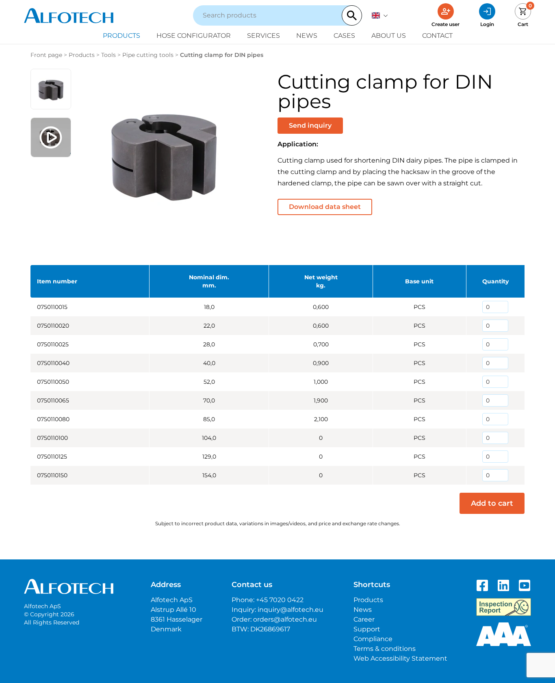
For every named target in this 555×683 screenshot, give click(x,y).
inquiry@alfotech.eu (290, 609)
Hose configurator (193, 35)
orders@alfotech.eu (285, 619)
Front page (46, 55)
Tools (108, 55)
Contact (437, 35)
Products (121, 35)
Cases (344, 35)
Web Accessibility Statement (400, 658)
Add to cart (492, 503)
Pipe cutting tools (147, 55)
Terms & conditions (384, 649)
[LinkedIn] (503, 585)
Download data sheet (325, 207)
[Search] (352, 15)
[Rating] (503, 634)
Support (366, 629)
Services (263, 35)
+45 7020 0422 (280, 600)
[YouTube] (524, 585)
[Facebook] (482, 585)
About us (388, 35)
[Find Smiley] (503, 607)
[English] (380, 15)
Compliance (372, 639)
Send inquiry (310, 125)
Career (364, 619)
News (306, 35)
